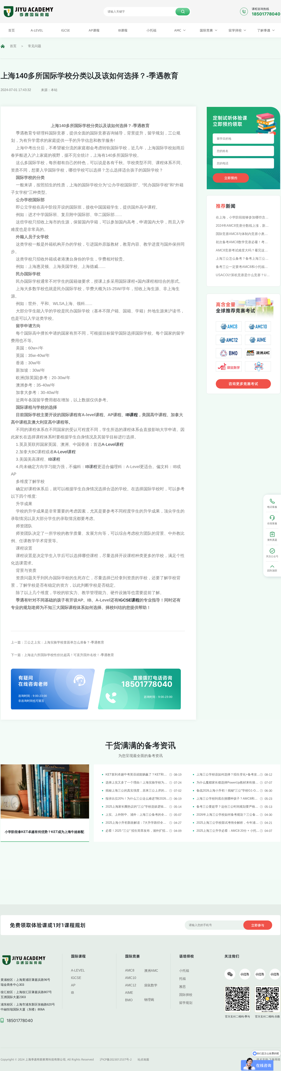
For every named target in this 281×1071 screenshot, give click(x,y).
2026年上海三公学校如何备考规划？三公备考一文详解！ (228, 814)
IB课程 (131, 414)
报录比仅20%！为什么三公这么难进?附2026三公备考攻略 (137, 798)
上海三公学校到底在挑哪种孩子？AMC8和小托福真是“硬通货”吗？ (228, 798)
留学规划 (185, 1002)
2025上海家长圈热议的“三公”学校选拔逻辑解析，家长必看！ (137, 806)
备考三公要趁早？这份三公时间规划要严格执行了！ (228, 806)
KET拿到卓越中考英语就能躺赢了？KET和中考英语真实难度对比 (137, 774)
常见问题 (34, 46)
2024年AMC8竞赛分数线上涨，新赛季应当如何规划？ (243, 225)
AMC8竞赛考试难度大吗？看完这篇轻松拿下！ (243, 250)
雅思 (182, 986)
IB (72, 992)
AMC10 (130, 978)
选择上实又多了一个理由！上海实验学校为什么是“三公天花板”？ (137, 782)
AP (73, 985)
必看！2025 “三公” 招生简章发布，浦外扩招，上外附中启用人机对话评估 (137, 830)
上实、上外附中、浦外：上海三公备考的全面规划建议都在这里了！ (137, 814)
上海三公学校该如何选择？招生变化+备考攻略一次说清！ (228, 774)
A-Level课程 (113, 444)
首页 (13, 46)
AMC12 (130, 985)
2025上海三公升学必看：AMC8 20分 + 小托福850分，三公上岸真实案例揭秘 (228, 830)
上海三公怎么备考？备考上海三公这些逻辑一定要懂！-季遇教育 (243, 258)
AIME (129, 992)
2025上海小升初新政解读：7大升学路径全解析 (137, 822)
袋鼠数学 (150, 985)
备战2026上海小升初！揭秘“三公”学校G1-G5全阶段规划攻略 (228, 790)
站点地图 (143, 1059)
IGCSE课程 (128, 600)
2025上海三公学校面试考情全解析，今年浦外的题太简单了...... (228, 822)
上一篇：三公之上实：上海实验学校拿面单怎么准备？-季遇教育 (57, 642)
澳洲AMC (151, 970)
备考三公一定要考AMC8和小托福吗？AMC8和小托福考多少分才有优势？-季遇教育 (243, 267)
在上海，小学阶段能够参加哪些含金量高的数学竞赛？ (243, 217)
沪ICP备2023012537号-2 (116, 1059)
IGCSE (76, 978)
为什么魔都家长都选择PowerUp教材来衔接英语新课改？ (228, 782)
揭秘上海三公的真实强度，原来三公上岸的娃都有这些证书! (137, 790)
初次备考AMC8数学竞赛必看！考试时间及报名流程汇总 (243, 242)
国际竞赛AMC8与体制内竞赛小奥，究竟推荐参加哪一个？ (243, 234)
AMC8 (129, 970)
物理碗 (149, 999)
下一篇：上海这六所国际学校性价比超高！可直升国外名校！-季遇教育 (62, 655)
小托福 (184, 970)
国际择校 (185, 994)
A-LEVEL (78, 970)
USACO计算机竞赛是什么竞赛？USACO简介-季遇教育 (243, 275)
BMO (128, 1000)
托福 (182, 978)
